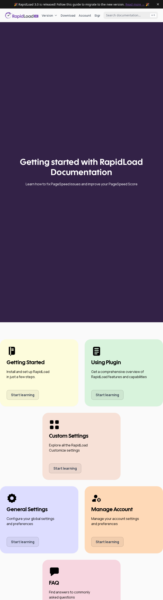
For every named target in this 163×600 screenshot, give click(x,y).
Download (68, 15)
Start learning (22, 395)
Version (47, 15)
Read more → (135, 4)
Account (85, 15)
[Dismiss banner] (158, 4)
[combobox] (131, 15)
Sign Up (99, 15)
